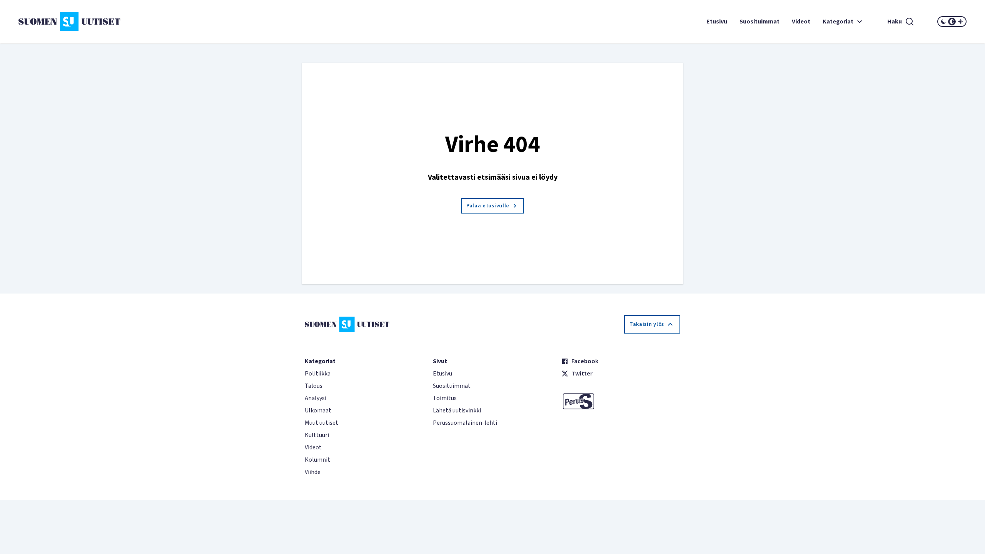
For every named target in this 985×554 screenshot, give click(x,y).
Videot (801, 21)
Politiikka (318, 373)
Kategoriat (838, 21)
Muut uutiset (321, 423)
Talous (313, 386)
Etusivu (716, 21)
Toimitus (445, 398)
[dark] (943, 21)
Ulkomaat (318, 410)
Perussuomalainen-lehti (465, 423)
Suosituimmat (760, 21)
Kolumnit (317, 460)
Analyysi (315, 398)
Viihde (313, 472)
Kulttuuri (317, 435)
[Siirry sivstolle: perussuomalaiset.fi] (620, 401)
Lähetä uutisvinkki (457, 410)
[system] (952, 21)
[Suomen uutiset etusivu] (97, 21)
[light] (960, 21)
